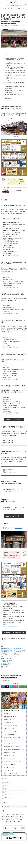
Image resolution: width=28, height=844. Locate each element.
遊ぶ (7, 791)
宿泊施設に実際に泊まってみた (12, 746)
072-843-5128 (18, 528)
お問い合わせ (8, 98)
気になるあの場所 (9, 728)
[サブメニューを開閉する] (25, 783)
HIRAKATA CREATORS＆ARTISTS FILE (14, 737)
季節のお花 (7, 719)
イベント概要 (7, 62)
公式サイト (5, 624)
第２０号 (7, 819)
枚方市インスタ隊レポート (10, 773)
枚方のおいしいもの (9, 752)
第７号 (11, 821)
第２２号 (17, 819)
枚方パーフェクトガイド (10, 764)
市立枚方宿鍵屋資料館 (15, 190)
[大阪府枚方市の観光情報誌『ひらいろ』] (13, 2)
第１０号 (8, 814)
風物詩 (7, 21)
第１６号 (12, 816)
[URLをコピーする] (25, 686)
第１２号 (17, 814)
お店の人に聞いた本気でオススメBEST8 (14, 749)
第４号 (21, 819)
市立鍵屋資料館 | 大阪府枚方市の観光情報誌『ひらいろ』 (13, 639)
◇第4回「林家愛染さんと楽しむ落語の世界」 (16, 70)
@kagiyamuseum (13, 626)
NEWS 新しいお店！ (9, 755)
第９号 (19, 821)
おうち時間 (7, 713)
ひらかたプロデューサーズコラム (12, 761)
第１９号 (3, 819)
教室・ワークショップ (5, 23)
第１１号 (13, 814)
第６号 (7, 821)
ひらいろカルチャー (9, 740)
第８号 (15, 821)
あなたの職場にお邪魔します (11, 734)
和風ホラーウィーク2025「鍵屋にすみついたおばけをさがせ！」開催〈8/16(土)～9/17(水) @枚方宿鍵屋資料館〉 (6, 661)
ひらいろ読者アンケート (10, 731)
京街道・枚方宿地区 (12, 21)
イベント (14, 23)
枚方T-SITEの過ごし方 (10, 716)
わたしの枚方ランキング (10, 725)
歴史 (10, 23)
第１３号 (22, 814)
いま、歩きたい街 (9, 722)
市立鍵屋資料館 (6, 25)
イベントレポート (8, 770)
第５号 (3, 821)
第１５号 (7, 816)
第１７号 (17, 816)
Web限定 (3, 814)
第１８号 (21, 816)
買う (7, 785)
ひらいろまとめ (8, 743)
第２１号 (12, 819)
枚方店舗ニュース (9, 767)
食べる (8, 782)
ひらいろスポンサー (9, 758)
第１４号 (3, 816)
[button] (3, 686)
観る (3, 21)
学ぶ (18, 21)
